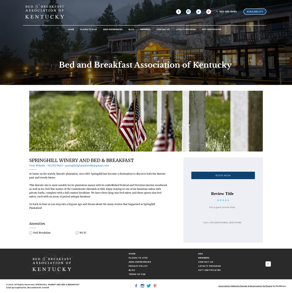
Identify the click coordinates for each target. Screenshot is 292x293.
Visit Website (37, 165)
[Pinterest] (208, 11)
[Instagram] (188, 11)
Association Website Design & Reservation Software (245, 286)
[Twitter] (198, 11)
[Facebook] (178, 11)
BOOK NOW (223, 175)
